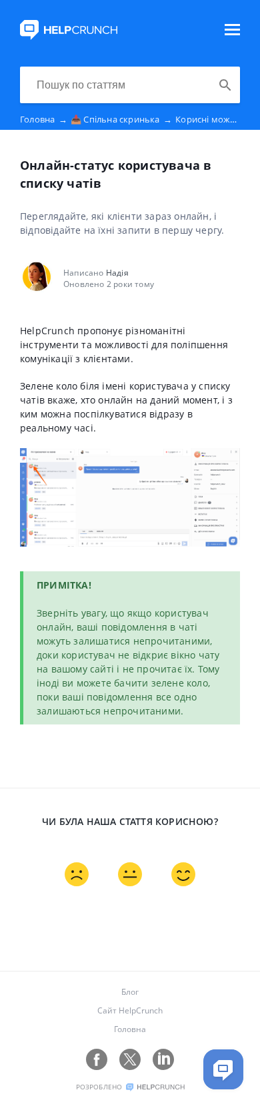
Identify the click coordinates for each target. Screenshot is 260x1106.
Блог (130, 991)
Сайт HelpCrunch (130, 1010)
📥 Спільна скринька (121, 119)
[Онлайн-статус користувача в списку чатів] (68, 36)
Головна (43, 119)
